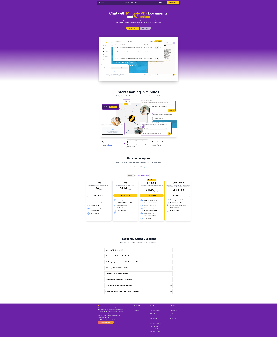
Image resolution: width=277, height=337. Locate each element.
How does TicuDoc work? (114, 250)
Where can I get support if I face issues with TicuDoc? (124, 291)
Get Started (97, 195)
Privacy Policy (173, 310)
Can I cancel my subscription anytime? (118, 285)
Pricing (127, 2)
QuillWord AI (137, 308)
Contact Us (172, 315)
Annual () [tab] (141, 175)
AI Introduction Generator (155, 323)
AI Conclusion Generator (154, 310)
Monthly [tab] (130, 175)
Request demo (177, 195)
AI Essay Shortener (153, 321)
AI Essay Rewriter (153, 318)
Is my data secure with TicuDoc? (116, 274)
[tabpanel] (138, 199)
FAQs (136, 2)
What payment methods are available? (118, 279)
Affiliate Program (174, 318)
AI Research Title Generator (155, 328)
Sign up (161, 2)
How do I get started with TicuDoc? (117, 268)
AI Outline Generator (153, 326)
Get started (172, 2)
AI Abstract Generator (154, 308)
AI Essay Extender (153, 315)
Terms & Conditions (174, 308)
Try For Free (132, 28)
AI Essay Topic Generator (155, 331)
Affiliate (131, 2)
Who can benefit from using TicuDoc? (118, 256)
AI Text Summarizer (153, 334)
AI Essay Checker (153, 313)
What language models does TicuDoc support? (121, 262)
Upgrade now (124, 195)
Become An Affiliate (105, 322)
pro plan (110, 145)
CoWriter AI (136, 310)
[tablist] (138, 175)
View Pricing (145, 28)
